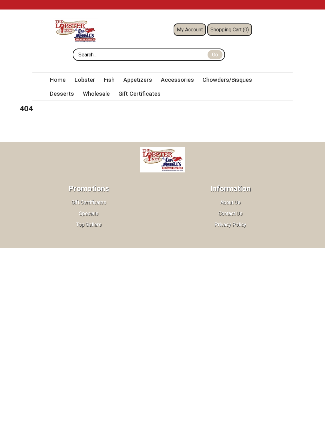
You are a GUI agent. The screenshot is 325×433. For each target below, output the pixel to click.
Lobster (85, 79)
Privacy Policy (230, 225)
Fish (109, 79)
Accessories (177, 79)
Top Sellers (89, 225)
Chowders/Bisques (227, 79)
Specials (88, 213)
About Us (230, 202)
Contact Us (230, 213)
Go (215, 55)
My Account (190, 30)
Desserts (62, 93)
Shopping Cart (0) (229, 30)
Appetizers (137, 79)
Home (58, 79)
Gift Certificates (139, 93)
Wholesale (96, 93)
